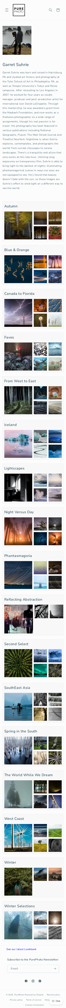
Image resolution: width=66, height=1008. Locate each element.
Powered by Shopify (34, 994)
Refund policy (53, 994)
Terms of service (33, 1000)
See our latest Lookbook (21, 949)
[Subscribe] (55, 969)
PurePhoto (19, 994)
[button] (6, 10)
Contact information (34, 1005)
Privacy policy (16, 1000)
